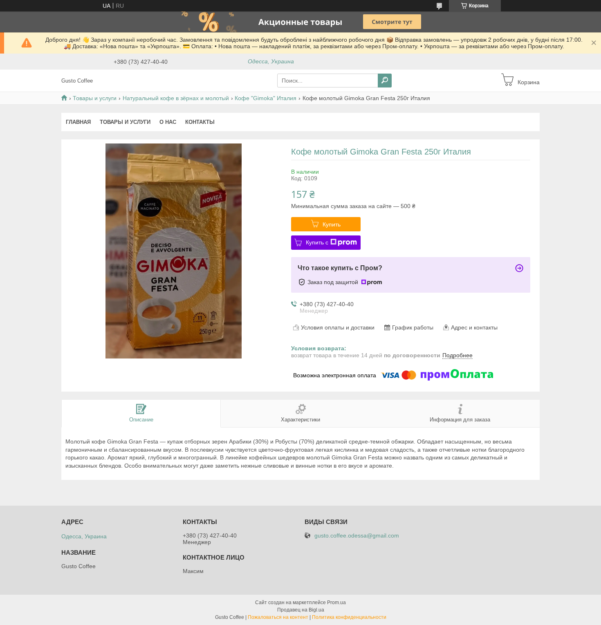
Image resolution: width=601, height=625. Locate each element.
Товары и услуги (95, 98)
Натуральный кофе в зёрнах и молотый (176, 98)
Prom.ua (336, 602)
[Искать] (385, 80)
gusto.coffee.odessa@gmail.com (356, 536)
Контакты (200, 122)
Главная (78, 122)
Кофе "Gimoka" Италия (265, 98)
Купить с (317, 242)
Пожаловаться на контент (278, 617)
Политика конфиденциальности (349, 617)
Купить (332, 224)
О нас (167, 122)
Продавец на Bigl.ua (300, 610)
